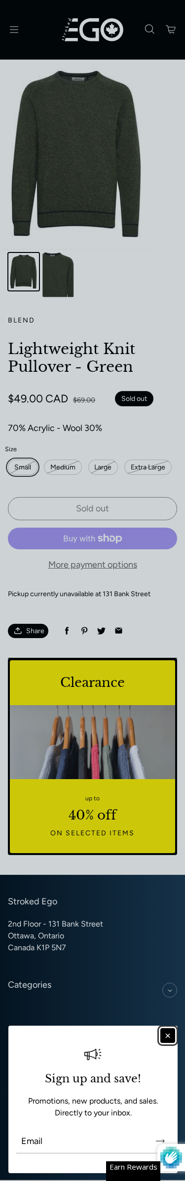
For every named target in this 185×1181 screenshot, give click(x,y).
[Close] (167, 1035)
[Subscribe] (160, 1141)
